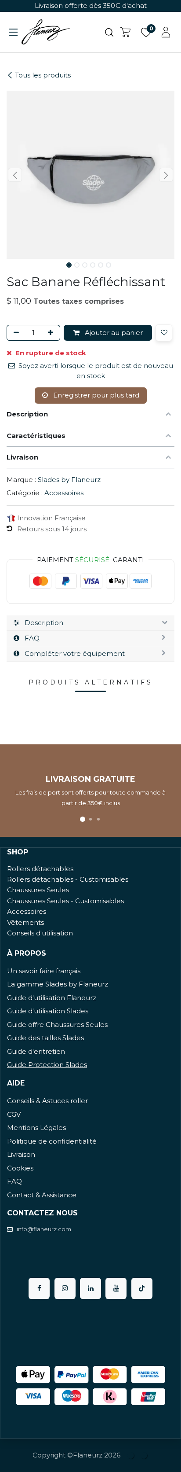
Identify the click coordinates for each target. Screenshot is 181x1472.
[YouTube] (116, 1288)
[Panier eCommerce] (125, 32)
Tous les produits (43, 75)
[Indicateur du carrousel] (82, 819)
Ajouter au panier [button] (113, 332)
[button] (15, 175)
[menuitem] (131, 1455)
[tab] (90, 623)
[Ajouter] (52, 333)
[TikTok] (141, 1288)
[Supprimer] (15, 333)
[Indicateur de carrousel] (90, 819)
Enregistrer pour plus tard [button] (95, 395)
